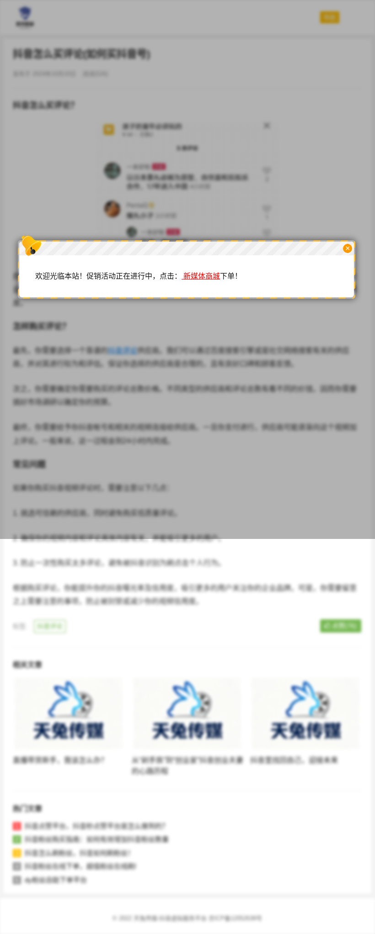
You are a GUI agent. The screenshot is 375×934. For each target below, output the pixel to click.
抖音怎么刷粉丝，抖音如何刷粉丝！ (79, 853)
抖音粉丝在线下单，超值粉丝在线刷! (80, 866)
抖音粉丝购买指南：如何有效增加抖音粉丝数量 (97, 839)
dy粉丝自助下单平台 (56, 880)
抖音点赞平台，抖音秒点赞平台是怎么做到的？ (97, 826)
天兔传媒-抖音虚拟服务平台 (170, 918)
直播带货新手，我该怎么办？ (60, 760)
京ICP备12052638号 (235, 918)
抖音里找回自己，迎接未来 (294, 760)
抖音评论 (50, 626)
